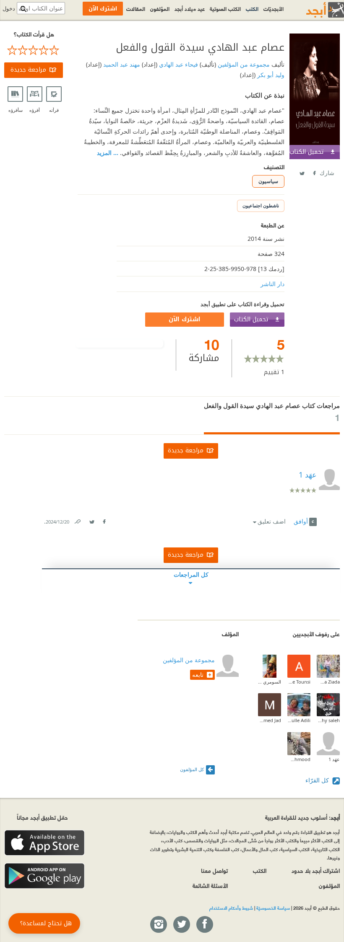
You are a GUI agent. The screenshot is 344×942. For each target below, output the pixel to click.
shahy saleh (328, 720)
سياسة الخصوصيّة (273, 907)
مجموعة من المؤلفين (243, 64)
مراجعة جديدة (28, 69)
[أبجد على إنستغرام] (158, 925)
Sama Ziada (328, 682)
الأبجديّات (273, 8)
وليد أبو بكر (269, 75)
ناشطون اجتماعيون (260, 205)
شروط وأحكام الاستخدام (231, 907)
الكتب (252, 8)
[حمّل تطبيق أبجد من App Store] (44, 843)
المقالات (135, 8)
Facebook (314, 171)
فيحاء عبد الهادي (177, 64)
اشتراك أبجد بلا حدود (316, 870)
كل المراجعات (191, 574)
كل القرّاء (318, 780)
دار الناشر (272, 284)
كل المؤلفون (192, 769)
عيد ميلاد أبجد (190, 8)
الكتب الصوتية (225, 8)
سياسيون (268, 181)
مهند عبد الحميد (121, 64)
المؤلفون (159, 8)
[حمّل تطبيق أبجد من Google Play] (44, 876)
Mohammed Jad (269, 720)
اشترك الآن (185, 319)
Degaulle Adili (298, 720)
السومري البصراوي (269, 682)
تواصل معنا (214, 870)
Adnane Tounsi (298, 682)
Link (77, 520)
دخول (9, 8)
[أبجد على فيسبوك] (204, 925)
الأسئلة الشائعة (210, 885)
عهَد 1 (334, 759)
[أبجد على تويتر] (181, 925)
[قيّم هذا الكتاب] (33, 50)
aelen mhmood (298, 759)
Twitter (301, 171)
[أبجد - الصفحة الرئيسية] (314, 10)
